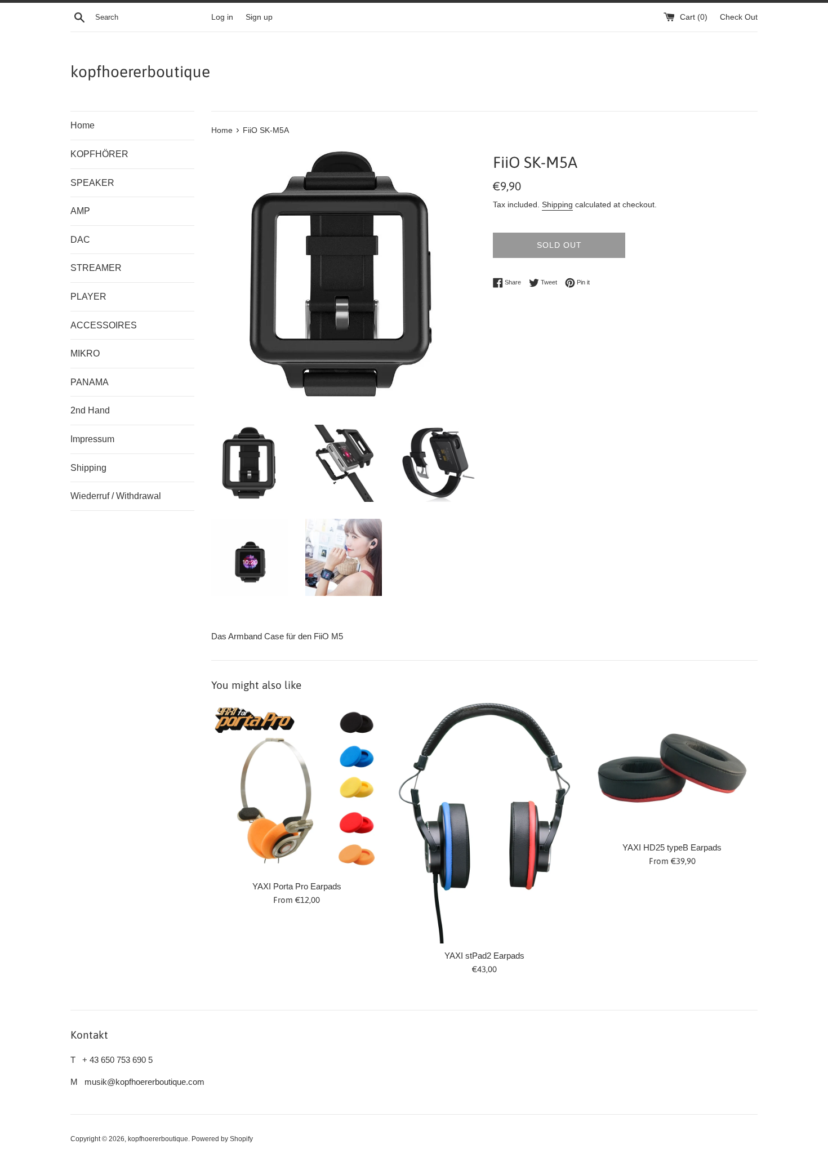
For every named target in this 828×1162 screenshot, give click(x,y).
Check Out (739, 17)
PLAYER (88, 296)
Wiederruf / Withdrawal (115, 496)
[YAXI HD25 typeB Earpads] (672, 769)
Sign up (259, 17)
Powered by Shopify (222, 1139)
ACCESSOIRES (103, 325)
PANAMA (89, 382)
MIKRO (85, 353)
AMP (80, 211)
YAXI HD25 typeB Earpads (672, 847)
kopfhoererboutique (140, 72)
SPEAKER (92, 183)
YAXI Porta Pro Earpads (296, 886)
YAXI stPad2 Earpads (484, 955)
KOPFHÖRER (99, 154)
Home (82, 125)
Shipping (88, 468)
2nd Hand (90, 410)
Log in (222, 17)
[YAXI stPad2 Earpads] (484, 823)
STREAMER (96, 268)
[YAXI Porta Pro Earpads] (296, 788)
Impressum (92, 439)
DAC (80, 239)
